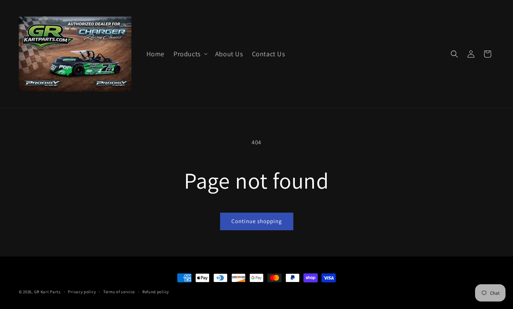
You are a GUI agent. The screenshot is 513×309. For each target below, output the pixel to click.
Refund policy (155, 291)
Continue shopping (256, 221)
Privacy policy (82, 291)
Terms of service (119, 291)
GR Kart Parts (47, 291)
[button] (190, 54)
